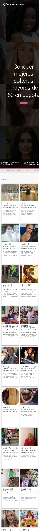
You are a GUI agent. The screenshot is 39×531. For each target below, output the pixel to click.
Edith (23, 407)
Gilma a (24, 448)
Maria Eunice (9, 448)
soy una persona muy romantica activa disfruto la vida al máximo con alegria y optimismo (28, 498)
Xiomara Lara (26, 366)
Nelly (23, 244)
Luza (5, 244)
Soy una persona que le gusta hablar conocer (27, 415)
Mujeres (26, 171)
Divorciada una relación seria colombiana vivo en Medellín (28, 455)
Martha (6, 285)
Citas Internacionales (14, 171)
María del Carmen (9, 326)
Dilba (23, 285)
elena (23, 530)
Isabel (5, 530)
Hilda (5, 407)
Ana (23, 203)
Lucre (5, 203)
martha (24, 326)
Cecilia (6, 489)
